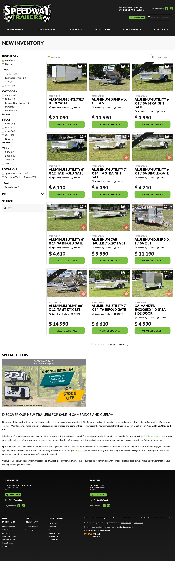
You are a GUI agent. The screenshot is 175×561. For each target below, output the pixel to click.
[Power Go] (108, 535)
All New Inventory (8, 527)
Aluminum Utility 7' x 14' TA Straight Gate (109, 173)
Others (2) (10, 85)
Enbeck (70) (11, 127)
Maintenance (53, 536)
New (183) (10, 60)
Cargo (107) (11, 95)
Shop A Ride (99, 530)
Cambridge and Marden (131, 10)
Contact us (80, 450)
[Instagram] (171, 8)
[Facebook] (166, 8)
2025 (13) (9, 159)
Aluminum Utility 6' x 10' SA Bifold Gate (152, 171)
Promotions (102, 29)
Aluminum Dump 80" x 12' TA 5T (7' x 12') (66, 307)
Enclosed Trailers (8, 540)
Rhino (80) (10, 123)
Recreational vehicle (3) (16, 77)
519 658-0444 (15, 500)
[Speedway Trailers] (36, 13)
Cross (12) (10, 131)
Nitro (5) (9, 139)
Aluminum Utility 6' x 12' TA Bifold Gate (66, 171)
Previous (99, 344)
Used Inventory (47, 29)
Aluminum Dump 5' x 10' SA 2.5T (152, 241)
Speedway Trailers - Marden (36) (20, 177)
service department (149, 436)
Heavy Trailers (7, 543)
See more (6, 114)
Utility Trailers (7, 530)
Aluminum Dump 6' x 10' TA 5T (109, 101)
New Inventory (16, 29)
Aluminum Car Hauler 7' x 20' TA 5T (109, 241)
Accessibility (53, 540)
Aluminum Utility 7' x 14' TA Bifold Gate (109, 307)
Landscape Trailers (9, 536)
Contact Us (161, 29)
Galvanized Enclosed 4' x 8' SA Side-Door (150, 309)
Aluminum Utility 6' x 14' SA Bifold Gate (66, 241)
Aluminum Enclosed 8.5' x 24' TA (66, 101)
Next (121, 344)
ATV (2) (9, 81)
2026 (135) (10, 155)
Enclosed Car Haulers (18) (17, 103)
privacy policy (126, 523)
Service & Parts (132, 29)
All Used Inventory (32, 527)
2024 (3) (9, 163)
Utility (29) (10, 99)
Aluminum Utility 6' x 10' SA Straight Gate (152, 103)
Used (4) (9, 64)
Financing (76, 29)
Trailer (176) (11, 74)
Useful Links (56, 518)
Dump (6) (9, 106)
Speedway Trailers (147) (16, 173)
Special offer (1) (12, 187)
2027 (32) (9, 152)
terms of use (138, 523)
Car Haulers (6, 533)
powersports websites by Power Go (119, 527)
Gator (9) (9, 135)
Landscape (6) (11, 110)
